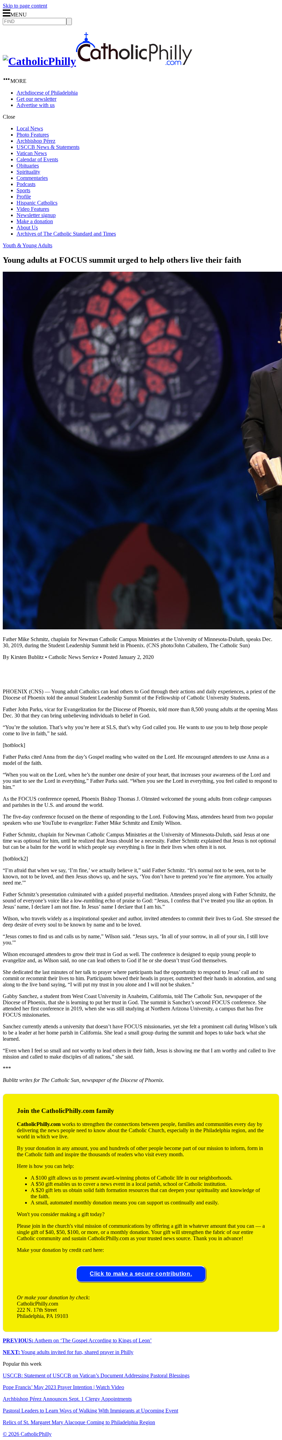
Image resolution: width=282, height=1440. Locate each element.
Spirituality (28, 172)
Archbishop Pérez (36, 141)
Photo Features (33, 135)
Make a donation (35, 221)
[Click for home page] (97, 61)
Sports (23, 190)
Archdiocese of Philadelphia (47, 93)
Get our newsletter (36, 99)
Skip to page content (25, 6)
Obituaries (28, 166)
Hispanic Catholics (37, 203)
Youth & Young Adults (27, 245)
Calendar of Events (37, 159)
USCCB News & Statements (48, 147)
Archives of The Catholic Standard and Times (66, 234)
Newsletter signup (36, 215)
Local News (30, 128)
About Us (27, 227)
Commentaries (32, 178)
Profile (24, 196)
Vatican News (32, 153)
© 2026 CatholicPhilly (27, 1434)
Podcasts (26, 184)
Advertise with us (36, 105)
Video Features (33, 209)
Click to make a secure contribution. (141, 1274)
